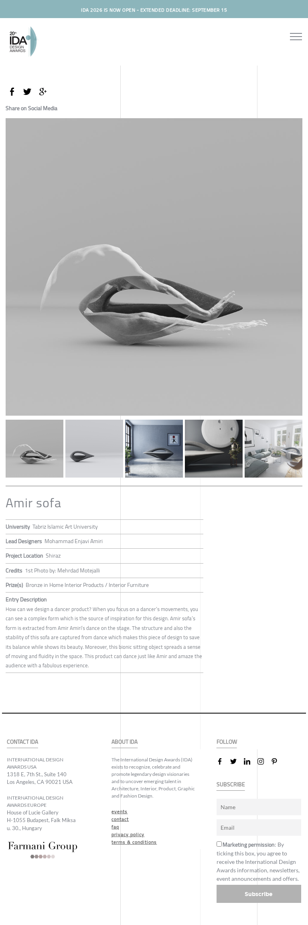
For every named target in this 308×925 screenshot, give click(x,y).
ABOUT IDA (124, 742)
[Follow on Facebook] (223, 761)
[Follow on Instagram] (263, 761)
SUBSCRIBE (231, 784)
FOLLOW (227, 742)
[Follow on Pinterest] (277, 761)
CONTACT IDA (22, 742)
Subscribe (259, 893)
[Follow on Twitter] (236, 761)
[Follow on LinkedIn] (250, 761)
